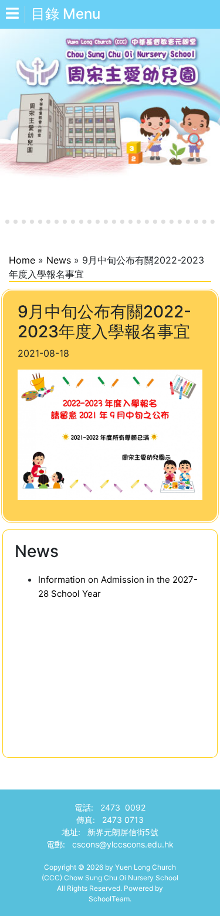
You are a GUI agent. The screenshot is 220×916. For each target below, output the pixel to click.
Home (22, 260)
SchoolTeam (109, 898)
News (58, 260)
